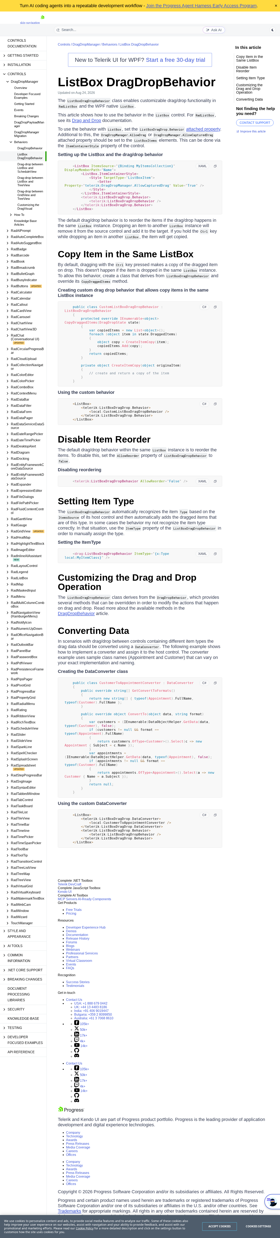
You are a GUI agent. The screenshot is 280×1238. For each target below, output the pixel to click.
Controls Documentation (22, 43)
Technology (74, 1136)
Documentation (77, 935)
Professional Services (82, 953)
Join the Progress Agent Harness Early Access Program (201, 5)
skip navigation (30, 22)
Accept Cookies (219, 1226)
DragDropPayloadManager (29, 124)
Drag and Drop (86, 120)
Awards (71, 1140)
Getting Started (24, 104)
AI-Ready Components (94, 899)
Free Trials (74, 910)
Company (73, 1132)
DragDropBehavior (29, 148)
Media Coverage (78, 1147)
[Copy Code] (215, 166)
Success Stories (78, 982)
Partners (72, 957)
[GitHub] (76, 1051)
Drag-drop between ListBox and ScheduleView (30, 167)
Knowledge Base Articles (25, 222)
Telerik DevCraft (69, 884)
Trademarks (69, 1211)
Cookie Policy (84, 1228)
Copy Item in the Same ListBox (125, 254)
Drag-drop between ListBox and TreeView (30, 181)
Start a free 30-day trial (175, 60)
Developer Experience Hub (86, 927)
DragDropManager (86, 44)
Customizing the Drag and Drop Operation (127, 582)
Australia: (93, 1018)
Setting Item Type (96, 501)
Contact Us (74, 999)
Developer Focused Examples (27, 95)
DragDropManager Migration (26, 134)
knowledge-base (23, 1018)
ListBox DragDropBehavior (29, 156)
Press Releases (77, 1143)
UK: (90, 1007)
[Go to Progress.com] (71, 1111)
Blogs (70, 946)
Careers (72, 1151)
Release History (77, 938)
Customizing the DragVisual (28, 206)
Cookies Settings (258, 1226)
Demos (71, 931)
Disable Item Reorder (104, 439)
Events (19, 110)
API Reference (21, 1052)
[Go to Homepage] (42, 22)
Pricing (71, 913)
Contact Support (255, 122)
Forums (71, 942)
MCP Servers (67, 899)
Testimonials (75, 985)
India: (91, 1011)
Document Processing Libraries (19, 994)
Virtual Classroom (79, 960)
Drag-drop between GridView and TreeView (30, 195)
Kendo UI (65, 891)
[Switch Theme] (272, 30)
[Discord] (76, 1056)
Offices (71, 1154)
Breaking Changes (26, 116)
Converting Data (93, 630)
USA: (90, 1003)
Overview (20, 88)
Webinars (73, 949)
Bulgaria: (93, 1014)
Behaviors (109, 44)
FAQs (70, 968)
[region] (140, 1226)
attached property (203, 129)
